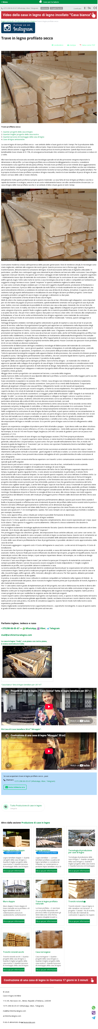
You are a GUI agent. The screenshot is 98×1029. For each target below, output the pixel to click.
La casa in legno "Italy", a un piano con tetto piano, (24, 641)
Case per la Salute (51, 2)
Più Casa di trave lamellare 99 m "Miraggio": (21, 729)
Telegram (34, 8)
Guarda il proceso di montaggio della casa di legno (23, 137)
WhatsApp (21, 8)
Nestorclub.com (29, 1022)
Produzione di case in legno (25, 21)
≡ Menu (4, 2)
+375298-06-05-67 (10, 628)
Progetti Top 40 (56, 8)
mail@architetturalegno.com (14, 1011)
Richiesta (44, 8)
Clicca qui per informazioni (13, 870)
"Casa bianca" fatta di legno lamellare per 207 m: (21, 684)
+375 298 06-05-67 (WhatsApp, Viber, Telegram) (34, 781)
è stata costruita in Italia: (12, 643)
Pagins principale (7, 21)
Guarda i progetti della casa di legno (18, 132)
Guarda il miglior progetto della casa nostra (21, 134)
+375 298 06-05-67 (10, 8)
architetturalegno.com (12, 1016)
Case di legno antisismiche (14, 139)
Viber (28, 8)
